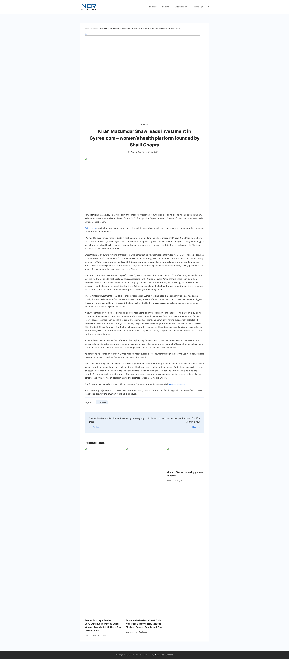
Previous (96, 427)
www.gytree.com (176, 384)
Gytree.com (90, 228)
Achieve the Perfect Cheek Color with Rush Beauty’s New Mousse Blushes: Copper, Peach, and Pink (144, 624)
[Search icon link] (207, 7)
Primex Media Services (164, 655)
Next (194, 427)
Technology (198, 7)
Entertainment (181, 7)
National (165, 7)
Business (153, 7)
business (102, 402)
